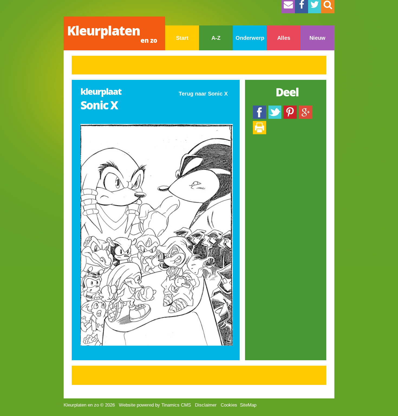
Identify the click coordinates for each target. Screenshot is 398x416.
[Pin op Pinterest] (290, 108)
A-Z (215, 38)
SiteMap (248, 405)
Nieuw (317, 38)
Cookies (229, 405)
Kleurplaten (112, 33)
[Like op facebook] (259, 108)
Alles (283, 38)
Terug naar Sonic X (203, 94)
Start (182, 38)
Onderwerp (250, 38)
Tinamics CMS (176, 405)
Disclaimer (206, 405)
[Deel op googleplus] (305, 108)
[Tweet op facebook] (274, 108)
